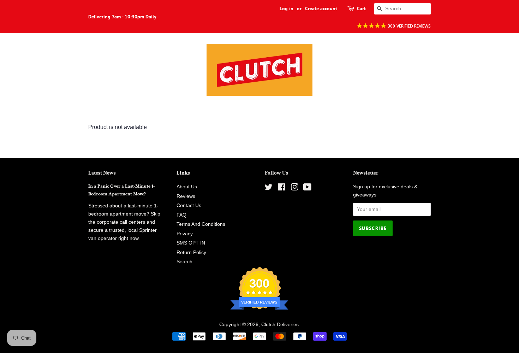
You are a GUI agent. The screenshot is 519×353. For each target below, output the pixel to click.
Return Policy (191, 252)
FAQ (181, 215)
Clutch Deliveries (280, 324)
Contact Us (189, 205)
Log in (286, 8)
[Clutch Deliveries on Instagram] (294, 188)
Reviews (186, 196)
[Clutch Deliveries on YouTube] (307, 188)
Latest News (102, 173)
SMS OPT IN (191, 243)
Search (184, 261)
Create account (321, 8)
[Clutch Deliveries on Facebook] (282, 188)
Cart (361, 8)
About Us (187, 186)
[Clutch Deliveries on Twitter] (269, 188)
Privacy (185, 233)
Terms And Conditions (201, 224)
